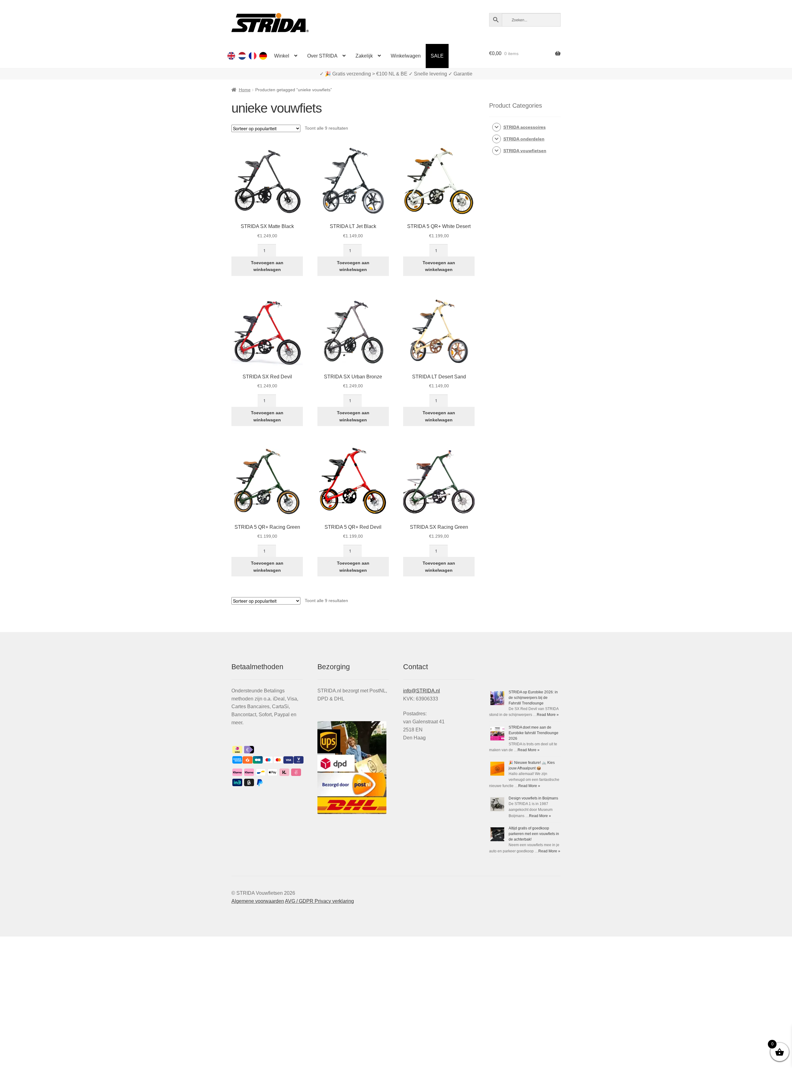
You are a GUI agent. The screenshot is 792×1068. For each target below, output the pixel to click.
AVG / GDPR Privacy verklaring (319, 901)
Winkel (281, 55)
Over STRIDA (322, 55)
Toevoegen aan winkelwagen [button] (267, 266)
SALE (437, 55)
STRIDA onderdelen (523, 138)
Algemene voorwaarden (257, 901)
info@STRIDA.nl (421, 690)
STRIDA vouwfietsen (524, 150)
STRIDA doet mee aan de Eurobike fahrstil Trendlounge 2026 (533, 733)
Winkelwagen (406, 55)
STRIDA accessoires (524, 127)
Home (245, 89)
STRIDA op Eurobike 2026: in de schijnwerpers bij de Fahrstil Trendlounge (533, 697)
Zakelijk (364, 55)
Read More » (548, 715)
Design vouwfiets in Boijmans (533, 798)
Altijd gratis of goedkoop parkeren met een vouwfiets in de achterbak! (534, 834)
